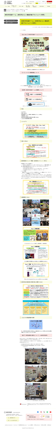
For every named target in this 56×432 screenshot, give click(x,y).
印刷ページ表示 (50, 27)
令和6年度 (44, 243)
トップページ (8, 9)
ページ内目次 (23, 30)
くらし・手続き (7, 6)
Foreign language (31, 1)
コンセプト (23, 111)
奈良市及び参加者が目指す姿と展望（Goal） (30, 117)
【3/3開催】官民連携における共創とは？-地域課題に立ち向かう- (36, 261)
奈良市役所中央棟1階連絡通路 (29, 345)
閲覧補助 (43, 1)
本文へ (27, 1)
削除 (24, 10)
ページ (43, 3)
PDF (45, 3)
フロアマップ (25, 346)
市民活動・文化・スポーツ (14, 6)
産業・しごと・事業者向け (34, 6)
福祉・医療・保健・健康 (28, 6)
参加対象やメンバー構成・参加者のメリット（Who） (31, 114)
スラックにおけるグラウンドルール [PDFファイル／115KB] (37, 279)
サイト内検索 (23, 3)
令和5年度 (39, 243)
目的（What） (24, 113)
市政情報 (48, 6)
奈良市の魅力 (42, 6)
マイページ (37, 1)
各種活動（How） (25, 115)
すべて (40, 3)
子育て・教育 (21, 6)
